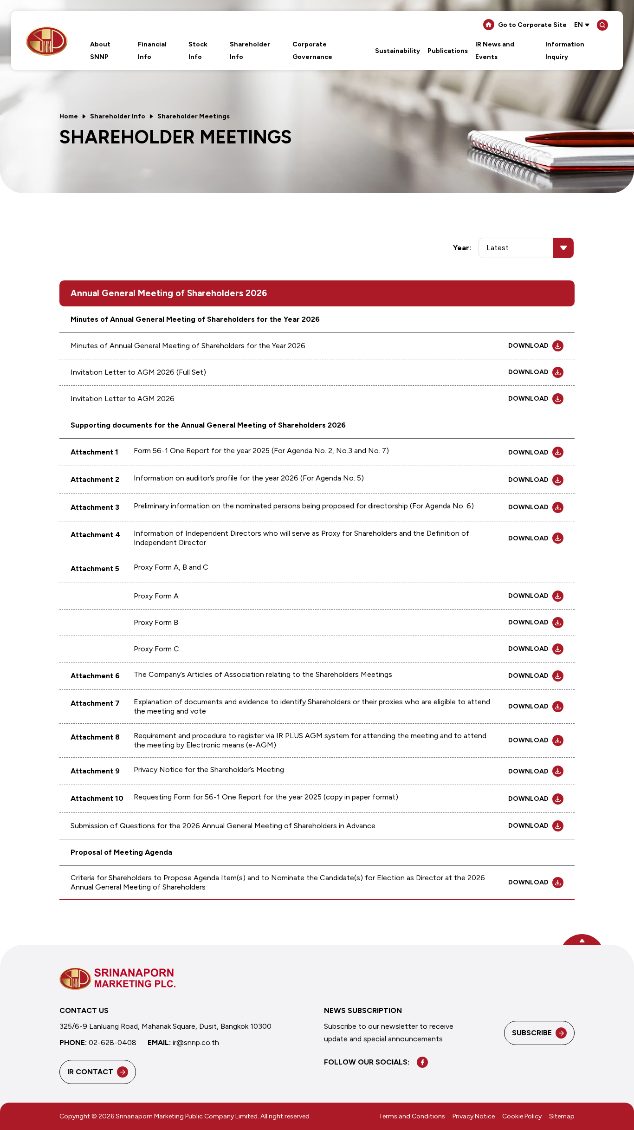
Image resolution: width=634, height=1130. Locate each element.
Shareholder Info (117, 116)
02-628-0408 (112, 1043)
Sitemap (562, 1116)
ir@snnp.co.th (196, 1043)
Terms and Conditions (412, 1116)
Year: (462, 247)
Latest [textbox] (497, 247)
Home (68, 116)
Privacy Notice (474, 1116)
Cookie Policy (522, 1116)
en (578, 25)
